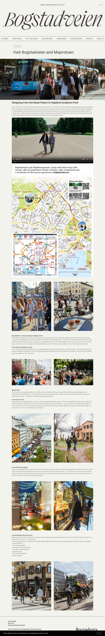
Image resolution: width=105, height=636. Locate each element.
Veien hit (100, 38)
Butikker (4, 38)
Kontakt (89, 38)
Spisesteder (16, 38)
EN (103, 4)
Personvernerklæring (16, 625)
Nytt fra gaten (32, 38)
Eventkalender (76, 38)
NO (100, 4)
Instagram (12, 621)
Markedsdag (61, 38)
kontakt (11, 623)
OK (99, 633)
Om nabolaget (47, 38)
